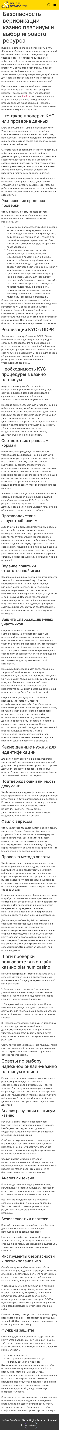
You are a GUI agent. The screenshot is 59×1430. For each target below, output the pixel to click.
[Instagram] (48, 4)
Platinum (26, 96)
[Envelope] (55, 4)
